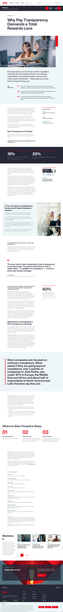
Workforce (5, 7)
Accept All (55, 607)
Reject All (48, 607)
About (27, 2)
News (52, 2)
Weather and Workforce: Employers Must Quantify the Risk (23, 546)
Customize (41, 607)
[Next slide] (22, 555)
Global (59, 2)
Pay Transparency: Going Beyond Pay (47, 180)
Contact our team (31, 464)
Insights (22, 2)
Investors (48, 2)
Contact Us (39, 2)
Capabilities (11, 2)
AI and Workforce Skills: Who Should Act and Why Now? (54, 546)
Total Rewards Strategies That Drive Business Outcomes (38, 546)
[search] (30, 3)
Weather (44, 598)
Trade (44, 594)
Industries (17, 2)
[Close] (61, 607)
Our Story (24, 594)
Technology (45, 596)
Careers (44, 2)
